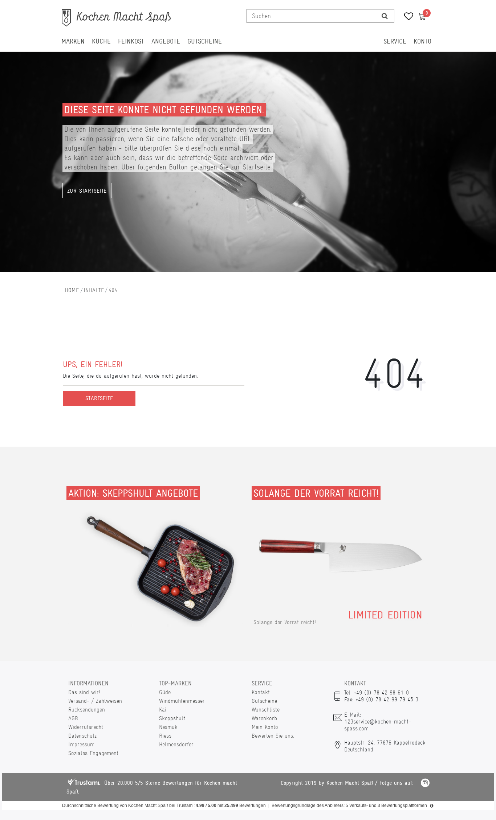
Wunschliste (266, 709)
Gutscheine (204, 41)
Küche (101, 41)
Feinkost (131, 41)
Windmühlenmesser (182, 700)
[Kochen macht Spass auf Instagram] (425, 784)
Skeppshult (172, 718)
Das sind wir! (84, 692)
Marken (73, 41)
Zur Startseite (87, 191)
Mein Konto (265, 726)
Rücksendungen (86, 709)
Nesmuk (168, 726)
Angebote (165, 41)
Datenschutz (82, 735)
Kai (162, 709)
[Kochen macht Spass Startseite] (72, 290)
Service (394, 41)
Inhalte (94, 290)
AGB (73, 718)
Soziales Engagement (93, 753)
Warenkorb (264, 718)
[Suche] (384, 15)
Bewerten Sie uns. (273, 735)
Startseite (99, 398)
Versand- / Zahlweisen (95, 700)
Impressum (81, 744)
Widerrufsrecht (85, 726)
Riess (165, 735)
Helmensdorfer (176, 744)
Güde (165, 692)
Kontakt (261, 692)
